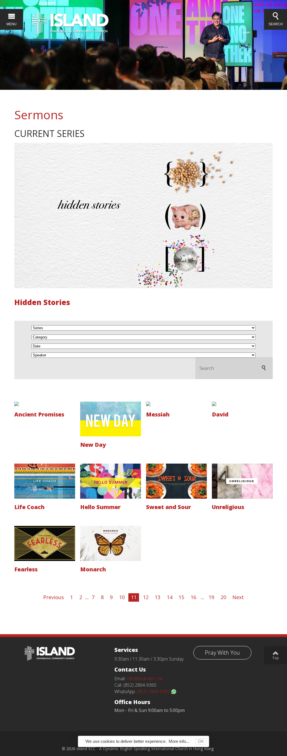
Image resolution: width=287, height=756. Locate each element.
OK (201, 741)
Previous (53, 597)
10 (122, 597)
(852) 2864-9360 (154, 691)
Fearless (26, 569)
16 (193, 597)
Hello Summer (100, 507)
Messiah (158, 414)
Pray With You (222, 652)
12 (146, 597)
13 (157, 597)
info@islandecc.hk (144, 678)
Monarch (93, 569)
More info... (179, 741)
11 (133, 597)
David (220, 414)
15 (181, 597)
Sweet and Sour (168, 507)
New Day (93, 444)
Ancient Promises (39, 414)
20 (223, 597)
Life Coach (29, 507)
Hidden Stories (42, 302)
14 (169, 597)
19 (211, 597)
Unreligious (228, 507)
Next (238, 597)
